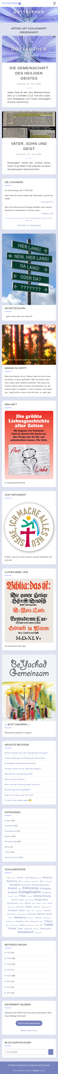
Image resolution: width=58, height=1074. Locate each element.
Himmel (27, 903)
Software (48, 921)
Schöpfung (19, 921)
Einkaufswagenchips (40, 885)
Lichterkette (38, 910)
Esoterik (12, 892)
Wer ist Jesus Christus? (15, 779)
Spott (7, 925)
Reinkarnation (46, 918)
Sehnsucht (34, 921)
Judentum (36, 907)
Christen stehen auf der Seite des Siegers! (23, 769)
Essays (8, 820)
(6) (10, 953)
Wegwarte (36, 929)
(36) (11, 958)
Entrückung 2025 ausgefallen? (18, 790)
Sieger (41, 921)
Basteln (39, 878)
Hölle (33, 903)
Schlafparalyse (10, 921)
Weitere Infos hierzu (29, 1030)
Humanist (39, 903)
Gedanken (9, 826)
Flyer (23, 895)
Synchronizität (30, 925)
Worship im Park (12, 857)
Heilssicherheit (12, 903)
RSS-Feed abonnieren (29, 1023)
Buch (42, 881)
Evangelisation (29, 892)
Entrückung (30, 888)
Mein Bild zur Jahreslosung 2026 (19, 774)
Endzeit (12, 888)
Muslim (10, 918)
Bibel (20, 881)
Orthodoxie (31, 918)
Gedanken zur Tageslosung (29, 225)
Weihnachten (45, 929)
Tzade (20, 928)
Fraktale (29, 896)
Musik (7, 847)
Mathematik (32, 914)
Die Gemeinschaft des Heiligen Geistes (29, 73)
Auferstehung (30, 878)
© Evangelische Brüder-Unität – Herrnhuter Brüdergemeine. (23, 218)
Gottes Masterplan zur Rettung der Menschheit (25, 758)
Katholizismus (45, 907)
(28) (11, 976)
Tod (41, 925)
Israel (50, 903)
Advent (14, 878)
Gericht (14, 900)
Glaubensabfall (29, 900)
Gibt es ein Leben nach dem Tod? (19, 795)
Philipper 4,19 (47, 213)
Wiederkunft (25, 932)
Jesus (28, 906)
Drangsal (15, 884)
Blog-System (35, 881)
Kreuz (22, 910)
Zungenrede (38, 932)
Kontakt (12, 1065)
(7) (10, 970)
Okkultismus (20, 917)
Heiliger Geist (41, 899)
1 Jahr (8, 878)
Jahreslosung (11, 907)
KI (51, 907)
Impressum (22, 1065)
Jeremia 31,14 (47, 202)
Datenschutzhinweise (39, 1065)
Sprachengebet (14, 925)
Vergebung (28, 929)
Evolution (10, 896)
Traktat (48, 924)
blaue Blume (26, 881)
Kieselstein (13, 910)
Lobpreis (47, 910)
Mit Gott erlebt (11, 841)
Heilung (21, 903)
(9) (10, 993)
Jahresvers (20, 907)
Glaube (21, 900)
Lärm (32, 910)
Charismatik (48, 881)
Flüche (16, 896)
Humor (45, 903)
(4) (10, 981)
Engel (19, 888)
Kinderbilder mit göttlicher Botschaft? (20, 763)
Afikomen (20, 878)
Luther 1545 (11, 914)
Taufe (36, 925)
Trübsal (11, 928)
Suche (22, 925)
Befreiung (47, 877)
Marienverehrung (21, 914)
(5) (10, 987)
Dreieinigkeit (26, 885)
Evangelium (46, 893)
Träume (8, 852)
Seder (27, 921)
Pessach (38, 918)
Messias (41, 914)
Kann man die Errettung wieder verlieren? (22, 784)
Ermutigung (45, 888)
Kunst (28, 910)
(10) (11, 964)
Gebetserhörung (42, 896)
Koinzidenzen (10, 831)
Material (8, 836)
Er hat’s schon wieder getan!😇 (18, 800)
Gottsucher (9, 3)
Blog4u (36, 1071)
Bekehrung (12, 881)
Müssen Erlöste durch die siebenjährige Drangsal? (26, 753)
